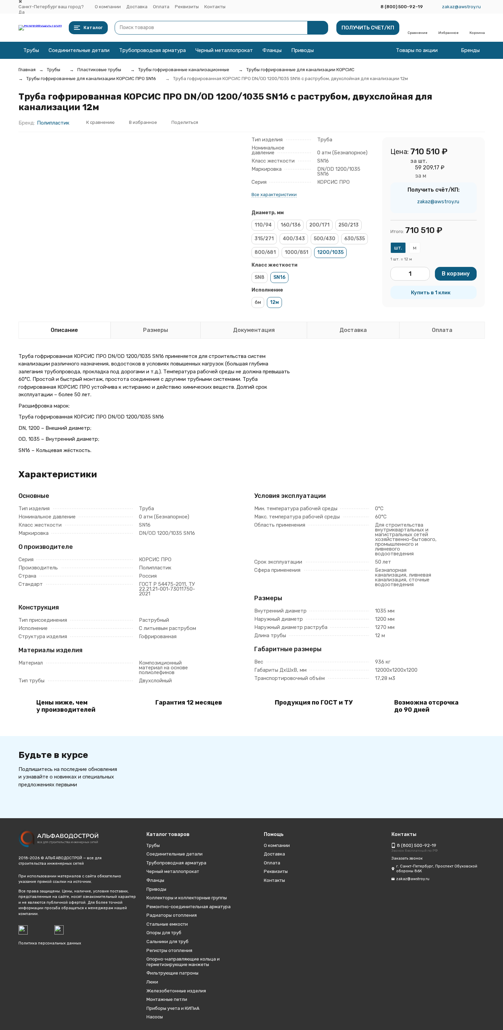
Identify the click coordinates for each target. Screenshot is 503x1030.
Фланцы (272, 50)
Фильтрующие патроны (172, 973)
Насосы (154, 1016)
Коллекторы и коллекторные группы (186, 897)
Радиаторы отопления (171, 915)
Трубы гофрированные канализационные (183, 69)
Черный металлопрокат (224, 50)
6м (258, 302)
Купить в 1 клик (431, 292)
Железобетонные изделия (176, 990)
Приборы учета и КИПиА (172, 1008)
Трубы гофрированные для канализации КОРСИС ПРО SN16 (91, 78)
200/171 (319, 225)
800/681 (265, 252)
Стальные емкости (167, 924)
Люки (152, 981)
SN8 (260, 277)
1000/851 (296, 252)
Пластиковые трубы (99, 69)
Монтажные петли (166, 999)
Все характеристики (274, 194)
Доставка (136, 6)
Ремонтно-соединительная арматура (188, 906)
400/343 (294, 239)
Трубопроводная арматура (152, 50)
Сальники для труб (167, 941)
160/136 (290, 225)
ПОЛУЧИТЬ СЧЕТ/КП (367, 28)
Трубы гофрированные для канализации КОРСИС (300, 69)
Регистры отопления (169, 950)
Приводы (302, 50)
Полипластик (53, 123)
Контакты (214, 6)
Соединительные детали (79, 50)
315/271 (264, 239)
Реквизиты (187, 6)
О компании (108, 6)
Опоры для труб (163, 932)
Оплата (161, 6)
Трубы (31, 50)
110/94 (263, 225)
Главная (27, 69)
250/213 (348, 225)
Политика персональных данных (49, 943)
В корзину (456, 273)
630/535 (354, 239)
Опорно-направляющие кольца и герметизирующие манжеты (183, 961)
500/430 (324, 239)
